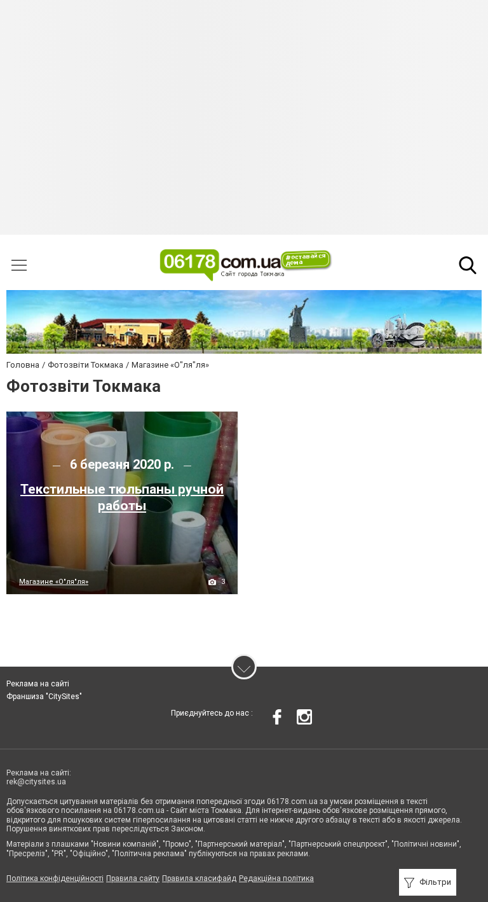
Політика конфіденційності (55, 878)
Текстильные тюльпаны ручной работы (122, 497)
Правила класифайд (199, 878)
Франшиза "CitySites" (44, 696)
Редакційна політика (276, 878)
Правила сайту (132, 878)
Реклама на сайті (37, 683)
